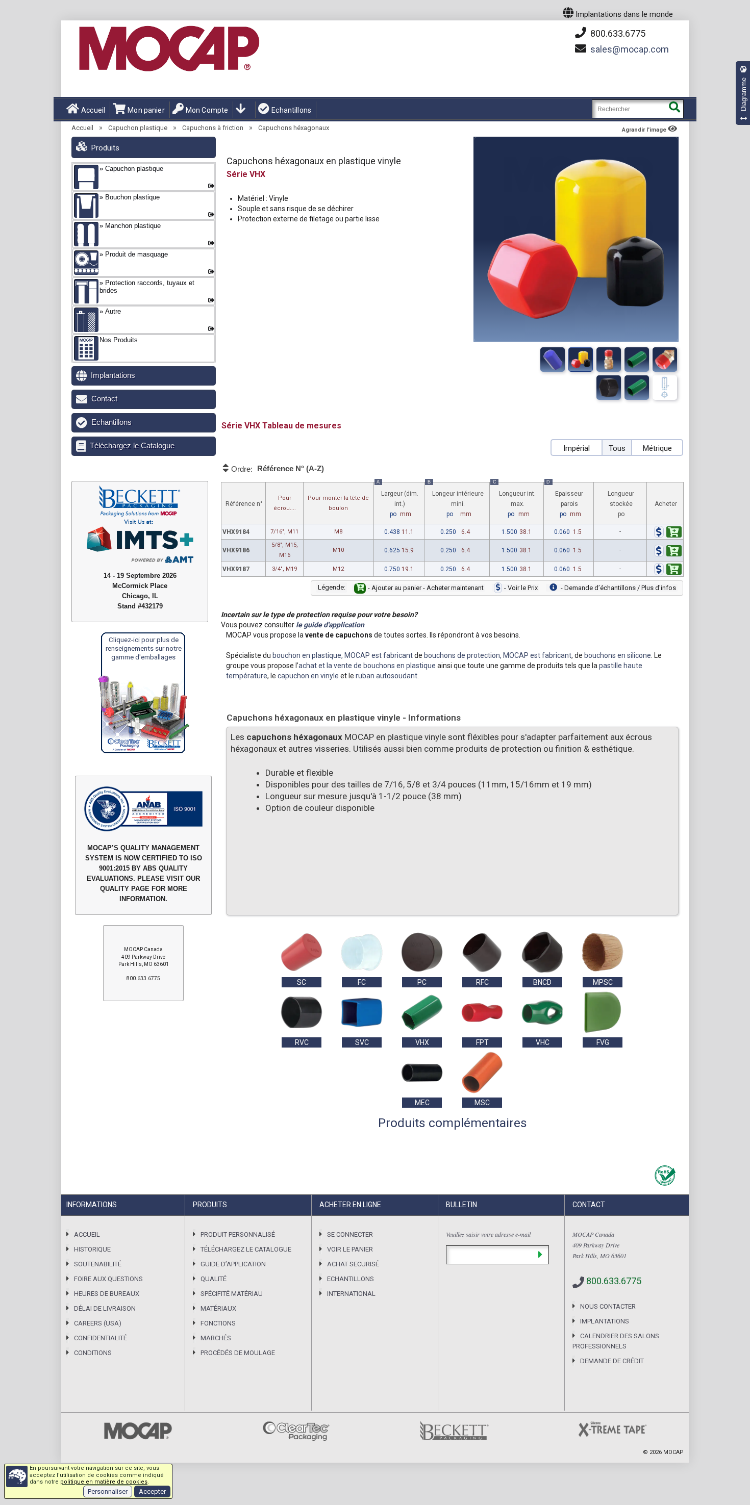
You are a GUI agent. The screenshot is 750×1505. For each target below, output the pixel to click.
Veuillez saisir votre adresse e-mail (488, 1234)
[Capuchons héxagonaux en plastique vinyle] (552, 359)
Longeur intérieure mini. (456, 500)
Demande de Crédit (612, 1361)
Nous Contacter (608, 1306)
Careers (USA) (97, 1323)
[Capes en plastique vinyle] (636, 359)
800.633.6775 (616, 33)
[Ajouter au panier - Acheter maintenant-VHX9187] (668, 570)
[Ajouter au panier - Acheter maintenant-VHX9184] (668, 533)
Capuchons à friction (212, 128)
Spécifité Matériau (232, 1293)
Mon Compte (207, 110)
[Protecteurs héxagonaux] (608, 359)
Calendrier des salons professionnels (615, 1341)
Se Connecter (350, 1234)
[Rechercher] (674, 109)
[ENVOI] (540, 1255)
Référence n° (244, 503)
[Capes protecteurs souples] (580, 359)
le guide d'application (330, 625)
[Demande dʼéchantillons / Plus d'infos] (650, 533)
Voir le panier (350, 1249)
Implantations (113, 375)
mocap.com (629, 49)
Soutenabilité (97, 1264)
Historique (92, 1249)
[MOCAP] (168, 48)
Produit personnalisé (238, 1234)
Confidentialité (100, 1338)
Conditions (93, 1353)
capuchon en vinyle (308, 676)
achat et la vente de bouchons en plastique (367, 665)
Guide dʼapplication (233, 1264)
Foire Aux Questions (108, 1279)
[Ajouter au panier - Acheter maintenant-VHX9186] (668, 552)
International (351, 1293)
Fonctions (218, 1323)
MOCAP (673, 1452)
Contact (104, 398)
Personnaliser (108, 1491)
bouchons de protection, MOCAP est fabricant (497, 655)
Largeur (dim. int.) (397, 500)
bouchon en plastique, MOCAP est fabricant (342, 655)
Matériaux (218, 1308)
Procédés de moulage (238, 1353)
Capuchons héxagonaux (293, 128)
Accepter (152, 1491)
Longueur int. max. (514, 500)
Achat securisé (353, 1264)
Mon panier (146, 110)
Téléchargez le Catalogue (132, 445)
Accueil (93, 110)
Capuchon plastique (137, 128)
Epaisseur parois (564, 500)
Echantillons (291, 110)
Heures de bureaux (106, 1293)
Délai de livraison (105, 1308)
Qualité (214, 1279)
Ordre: (276, 468)
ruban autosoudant (386, 676)
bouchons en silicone (617, 655)
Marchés (216, 1338)
